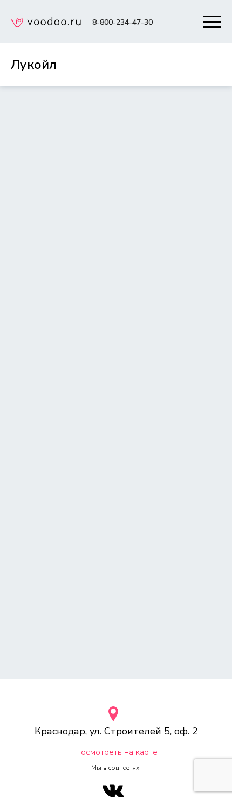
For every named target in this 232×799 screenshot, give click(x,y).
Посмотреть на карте (116, 752)
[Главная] (46, 23)
